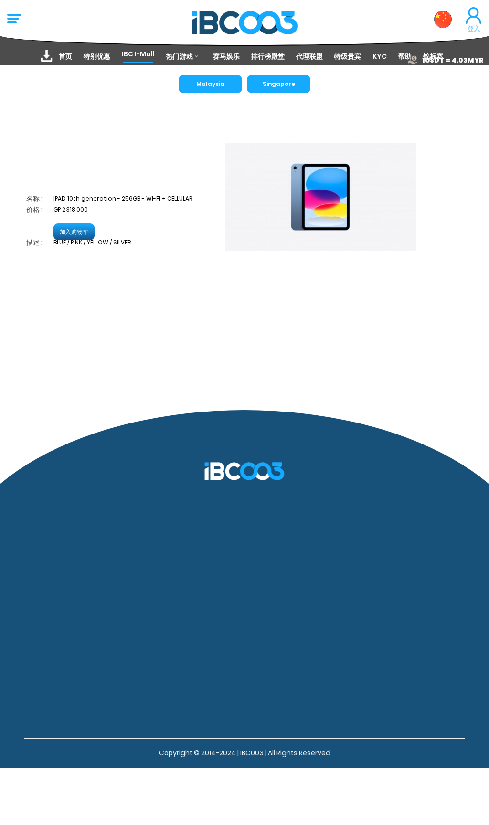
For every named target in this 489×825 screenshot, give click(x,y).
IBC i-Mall (138, 54)
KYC (379, 56)
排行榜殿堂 (268, 56)
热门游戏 (179, 56)
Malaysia (210, 84)
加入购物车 (74, 232)
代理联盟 (309, 56)
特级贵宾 (347, 56)
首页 (65, 56)
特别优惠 (97, 56)
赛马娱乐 (226, 56)
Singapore (279, 84)
